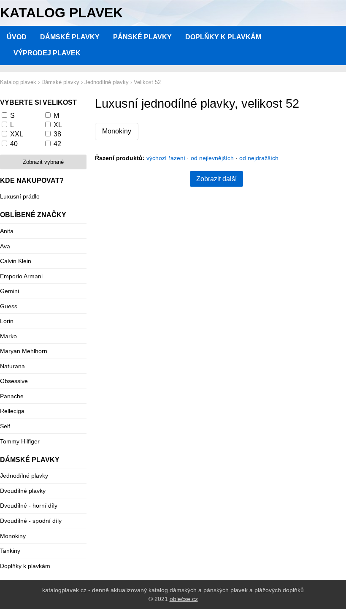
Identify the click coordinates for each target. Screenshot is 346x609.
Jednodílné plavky (24, 475)
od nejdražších (258, 158)
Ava (5, 246)
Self (5, 426)
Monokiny (116, 131)
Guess (8, 306)
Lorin (7, 321)
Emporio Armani (21, 276)
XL (58, 124)
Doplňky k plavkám (223, 37)
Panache (12, 396)
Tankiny (10, 550)
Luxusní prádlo (20, 196)
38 (57, 134)
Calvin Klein (15, 261)
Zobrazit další (216, 178)
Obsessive (14, 381)
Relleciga (12, 411)
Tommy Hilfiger (20, 441)
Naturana (12, 366)
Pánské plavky (142, 37)
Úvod (17, 37)
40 (14, 143)
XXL (16, 134)
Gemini (9, 291)
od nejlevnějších (212, 158)
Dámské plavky (70, 37)
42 (57, 143)
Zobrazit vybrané (43, 162)
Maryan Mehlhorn (23, 351)
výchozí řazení (165, 158)
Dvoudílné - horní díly (28, 505)
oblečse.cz (184, 598)
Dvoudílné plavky (23, 490)
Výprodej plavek (47, 53)
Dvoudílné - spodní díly (31, 520)
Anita (7, 231)
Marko (8, 336)
